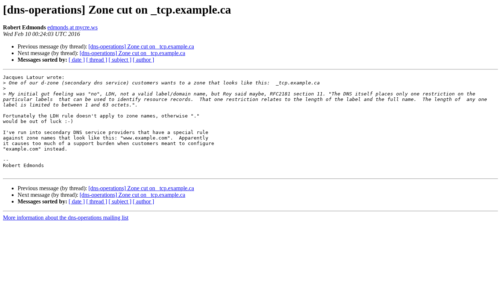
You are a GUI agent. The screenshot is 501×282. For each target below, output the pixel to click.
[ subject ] (120, 60)
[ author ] (143, 60)
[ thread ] (96, 60)
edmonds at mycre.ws (72, 27)
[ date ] (77, 60)
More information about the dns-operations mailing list (65, 217)
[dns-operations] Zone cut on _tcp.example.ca (141, 46)
